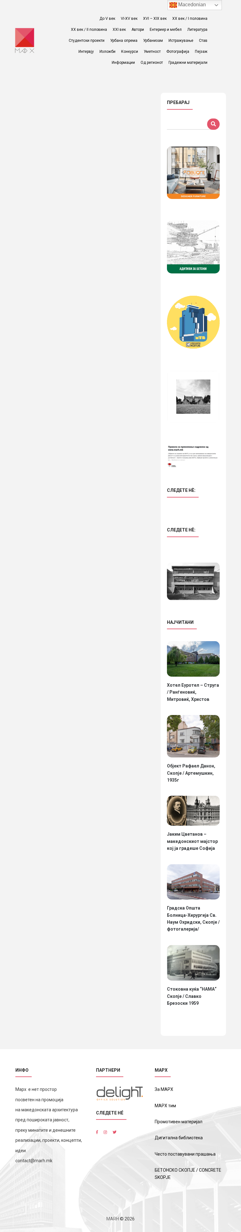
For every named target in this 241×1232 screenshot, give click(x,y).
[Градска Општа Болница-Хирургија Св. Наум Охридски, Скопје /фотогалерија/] (193, 882)
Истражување (181, 40)
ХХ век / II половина (89, 29)
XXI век (119, 29)
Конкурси (129, 51)
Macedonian (191, 4)
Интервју (86, 51)
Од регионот (152, 62)
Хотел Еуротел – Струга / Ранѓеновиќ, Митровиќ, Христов (193, 692)
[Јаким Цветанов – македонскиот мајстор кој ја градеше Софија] (193, 811)
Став (203, 40)
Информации (123, 62)
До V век (107, 18)
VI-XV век (129, 18)
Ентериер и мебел (166, 29)
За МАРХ (164, 1089)
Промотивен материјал (178, 1121)
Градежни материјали (188, 62)
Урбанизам (153, 40)
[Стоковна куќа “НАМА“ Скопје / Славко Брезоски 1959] (193, 963)
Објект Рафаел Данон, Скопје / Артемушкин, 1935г (191, 773)
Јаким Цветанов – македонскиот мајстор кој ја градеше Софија (192, 841)
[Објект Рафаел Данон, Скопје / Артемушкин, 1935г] (193, 736)
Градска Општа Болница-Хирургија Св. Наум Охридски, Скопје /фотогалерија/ (193, 918)
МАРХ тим (165, 1105)
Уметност (152, 51)
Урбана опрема (123, 40)
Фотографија (177, 51)
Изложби (107, 51)
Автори (137, 29)
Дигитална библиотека (179, 1137)
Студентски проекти (86, 40)
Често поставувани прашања (185, 1154)
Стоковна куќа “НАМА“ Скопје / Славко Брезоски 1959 (192, 996)
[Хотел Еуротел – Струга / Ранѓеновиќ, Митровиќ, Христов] (193, 658)
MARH (112, 1218)
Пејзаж (201, 51)
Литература (197, 29)
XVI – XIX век (155, 18)
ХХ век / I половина (189, 18)
